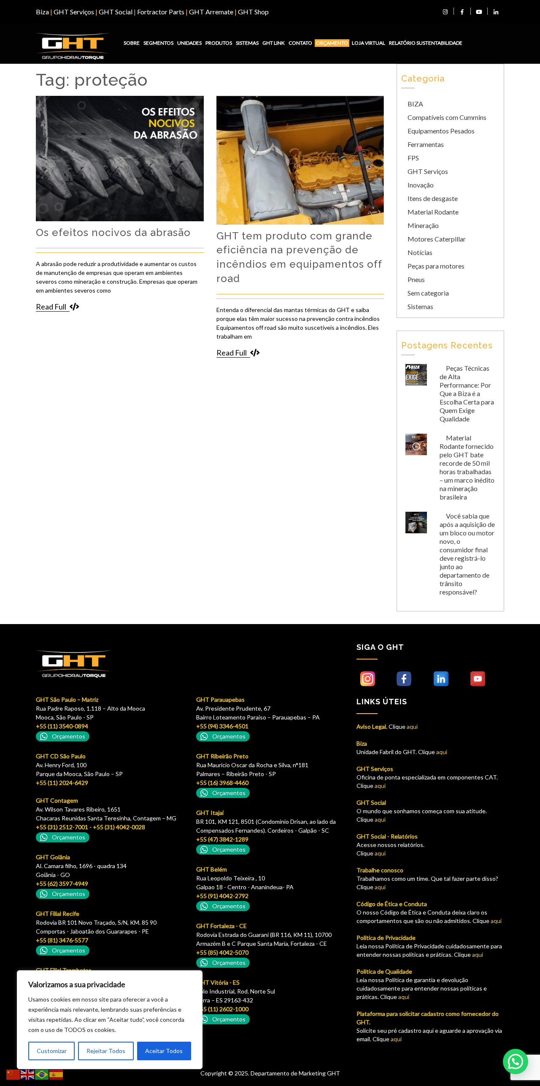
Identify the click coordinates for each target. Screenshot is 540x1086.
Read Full (51, 306)
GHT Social (115, 12)
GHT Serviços (74, 12)
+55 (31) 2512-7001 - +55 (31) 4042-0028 (90, 827)
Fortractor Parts (160, 12)
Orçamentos (68, 736)
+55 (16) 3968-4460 (222, 782)
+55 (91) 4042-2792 (222, 895)
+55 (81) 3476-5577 (62, 940)
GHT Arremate (211, 12)
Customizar (52, 1050)
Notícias (420, 252)
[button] (515, 1061)
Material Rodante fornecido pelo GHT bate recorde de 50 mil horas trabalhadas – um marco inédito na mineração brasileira (467, 467)
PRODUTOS (218, 43)
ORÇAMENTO (332, 43)
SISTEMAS (247, 43)
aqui (411, 726)
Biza (42, 12)
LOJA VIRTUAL (368, 43)
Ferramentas (426, 144)
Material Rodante (433, 212)
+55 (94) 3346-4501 (222, 726)
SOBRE (132, 43)
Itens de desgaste (433, 198)
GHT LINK (273, 43)
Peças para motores (436, 266)
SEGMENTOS (158, 43)
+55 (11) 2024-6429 (62, 782)
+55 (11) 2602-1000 (222, 1009)
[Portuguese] (42, 1074)
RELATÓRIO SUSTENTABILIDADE (425, 43)
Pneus (416, 279)
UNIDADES (189, 43)
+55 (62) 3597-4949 (62, 883)
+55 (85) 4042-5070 (222, 952)
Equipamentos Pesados (441, 131)
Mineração (423, 225)
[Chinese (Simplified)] (13, 1074)
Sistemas (420, 306)
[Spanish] (56, 1074)
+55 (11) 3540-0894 (62, 726)
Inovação (421, 185)
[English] (28, 1074)
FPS (413, 158)
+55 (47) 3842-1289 (222, 839)
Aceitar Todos (164, 1050)
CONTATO (300, 43)
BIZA (415, 104)
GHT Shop (253, 12)
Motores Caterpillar (437, 239)
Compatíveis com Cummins (447, 117)
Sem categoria (428, 293)
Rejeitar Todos (105, 1050)
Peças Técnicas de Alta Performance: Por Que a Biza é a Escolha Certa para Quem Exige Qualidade (467, 393)
